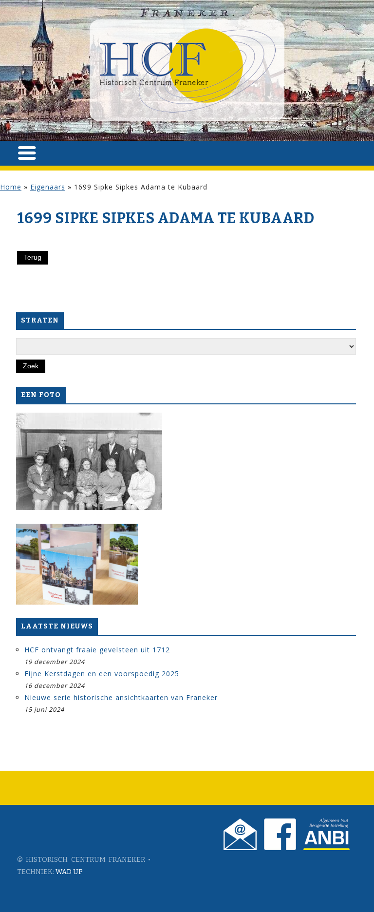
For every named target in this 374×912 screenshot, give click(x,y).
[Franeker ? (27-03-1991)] (89, 461)
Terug (32, 257)
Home (10, 186)
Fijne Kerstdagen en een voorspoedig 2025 (101, 673)
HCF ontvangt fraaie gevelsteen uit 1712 (97, 649)
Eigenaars (47, 186)
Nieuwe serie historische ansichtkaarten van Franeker (121, 697)
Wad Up (69, 872)
